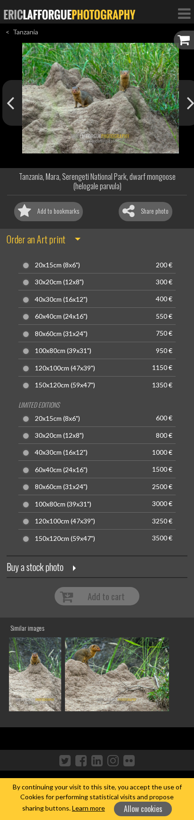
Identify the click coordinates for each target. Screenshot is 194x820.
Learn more (88, 808)
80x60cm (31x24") (61, 334)
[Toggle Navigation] (184, 13)
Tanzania (25, 32)
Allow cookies (143, 808)
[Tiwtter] (65, 760)
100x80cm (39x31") (63, 350)
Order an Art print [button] (36, 239)
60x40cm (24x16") (61, 316)
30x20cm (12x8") (59, 282)
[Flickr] (129, 760)
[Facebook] (81, 760)
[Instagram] (113, 760)
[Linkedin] (97, 760)
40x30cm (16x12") (61, 299)
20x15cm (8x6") (57, 265)
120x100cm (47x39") (65, 368)
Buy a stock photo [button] (35, 567)
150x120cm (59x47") (65, 385)
